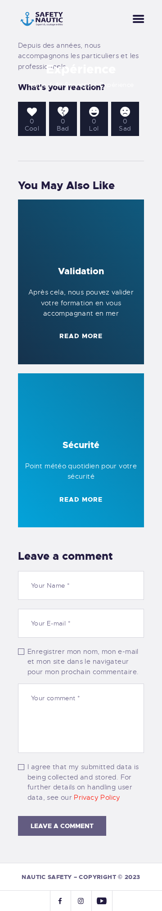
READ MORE (81, 336)
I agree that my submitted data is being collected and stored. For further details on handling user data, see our (83, 782)
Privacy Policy (97, 797)
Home (37, 85)
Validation (81, 271)
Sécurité (81, 445)
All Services (73, 85)
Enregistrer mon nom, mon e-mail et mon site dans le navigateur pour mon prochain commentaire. (83, 662)
